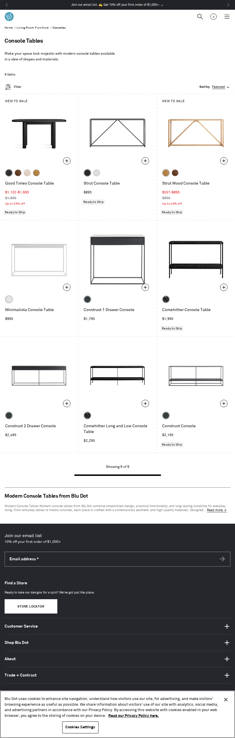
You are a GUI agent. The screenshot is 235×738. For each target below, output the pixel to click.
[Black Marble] (166, 299)
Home (9, 27)
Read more (215, 510)
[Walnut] (18, 173)
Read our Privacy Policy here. (133, 715)
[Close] (226, 699)
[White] (96, 173)
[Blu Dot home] (9, 16)
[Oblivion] (87, 299)
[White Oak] (36, 173)
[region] (117, 714)
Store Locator (30, 606)
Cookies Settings (80, 727)
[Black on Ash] (9, 173)
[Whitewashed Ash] (27, 173)
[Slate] (87, 173)
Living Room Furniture (33, 27)
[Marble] (9, 299)
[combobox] (214, 87)
